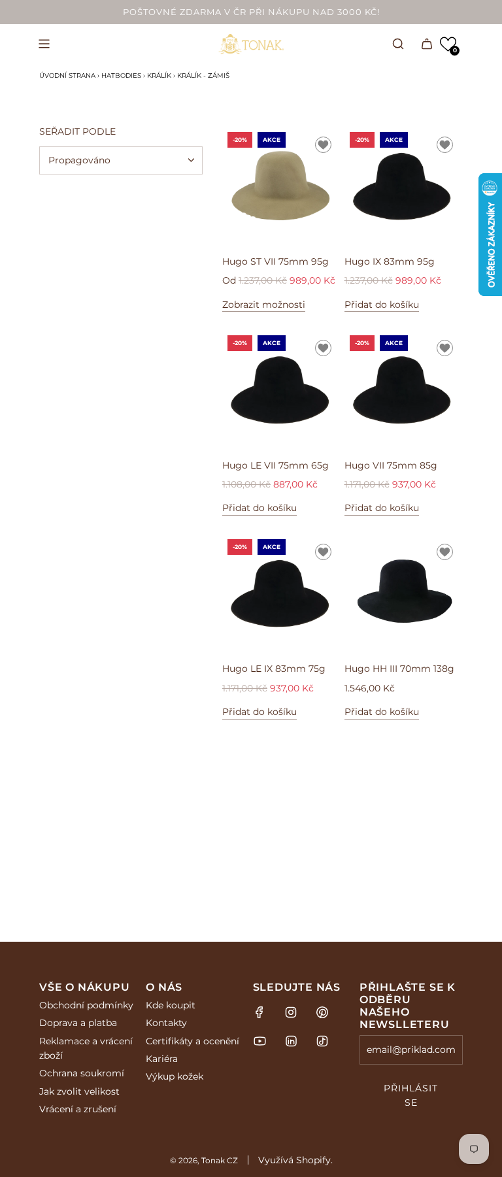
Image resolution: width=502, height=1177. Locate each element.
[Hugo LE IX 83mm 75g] (281, 593)
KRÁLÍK (159, 75)
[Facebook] (259, 1012)
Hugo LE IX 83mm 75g (274, 668)
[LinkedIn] (290, 1041)
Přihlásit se (411, 1095)
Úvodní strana (67, 75)
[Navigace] (43, 43)
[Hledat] (398, 43)
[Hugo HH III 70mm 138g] (403, 593)
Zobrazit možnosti (263, 304)
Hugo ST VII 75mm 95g (275, 261)
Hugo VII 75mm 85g (390, 465)
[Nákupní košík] (426, 43)
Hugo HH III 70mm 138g (399, 668)
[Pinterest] (322, 1012)
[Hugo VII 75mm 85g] (403, 389)
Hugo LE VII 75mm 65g (275, 465)
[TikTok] (322, 1041)
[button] (448, 44)
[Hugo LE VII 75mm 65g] (281, 389)
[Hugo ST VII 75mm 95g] (281, 186)
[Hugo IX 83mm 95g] (403, 186)
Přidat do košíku (381, 304)
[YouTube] (259, 1041)
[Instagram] (290, 1012)
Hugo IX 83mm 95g (389, 261)
